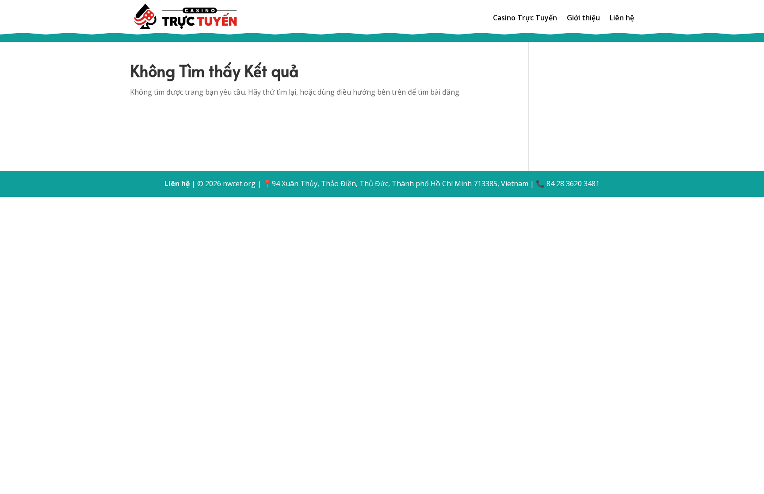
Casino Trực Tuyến (525, 19)
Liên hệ (622, 19)
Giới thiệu (583, 19)
